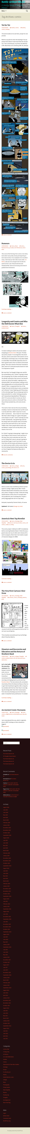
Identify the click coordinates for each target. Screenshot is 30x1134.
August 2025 (6, 838)
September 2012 (7, 1026)
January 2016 (6, 977)
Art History (5, 1054)
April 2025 (5, 848)
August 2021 (6, 911)
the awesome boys (20, 658)
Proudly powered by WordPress (15, 1130)
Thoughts (17, 326)
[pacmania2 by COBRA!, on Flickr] (5, 730)
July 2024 (5, 871)
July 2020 (5, 921)
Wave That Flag (6, 1102)
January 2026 (6, 825)
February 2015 (6, 982)
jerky (3, 599)
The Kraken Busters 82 (8, 758)
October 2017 (6, 962)
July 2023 (5, 901)
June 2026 (5, 812)
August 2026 (6, 807)
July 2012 (5, 1031)
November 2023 (7, 891)
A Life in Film (6, 1049)
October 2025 (6, 832)
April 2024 (5, 878)
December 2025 (7, 827)
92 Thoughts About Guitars (9, 756)
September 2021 (7, 909)
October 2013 (6, 1005)
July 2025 (5, 840)
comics (3, 29)
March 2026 (6, 820)
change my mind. (18, 506)
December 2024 (7, 858)
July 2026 (5, 810)
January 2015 (6, 985)
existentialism (16, 714)
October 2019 (6, 929)
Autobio (13, 27)
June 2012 (5, 1033)
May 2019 (5, 942)
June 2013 (5, 1013)
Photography (6, 1084)
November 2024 (7, 860)
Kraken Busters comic (8, 1077)
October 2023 (6, 893)
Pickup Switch (6, 1087)
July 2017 (5, 967)
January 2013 (6, 1020)
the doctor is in (15, 467)
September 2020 (7, 919)
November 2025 (7, 830)
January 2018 (6, 957)
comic (23, 466)
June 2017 (5, 970)
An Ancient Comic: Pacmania (13, 710)
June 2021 (5, 914)
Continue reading (7, 309)
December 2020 (7, 916)
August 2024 (6, 868)
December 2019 (7, 924)
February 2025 (6, 853)
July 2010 (5, 1038)
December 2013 (7, 1000)
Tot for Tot (6, 25)
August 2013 (6, 1008)
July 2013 (5, 1010)
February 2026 (6, 822)
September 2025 (7, 835)
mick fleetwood (18, 247)
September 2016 (7, 975)
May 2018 (5, 954)
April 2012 (5, 1036)
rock (14, 658)
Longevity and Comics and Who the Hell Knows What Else (15, 322)
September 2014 (7, 987)
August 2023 (6, 899)
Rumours (5, 243)
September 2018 (7, 947)
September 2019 (7, 932)
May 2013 (5, 1015)
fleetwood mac (5, 247)
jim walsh (11, 247)
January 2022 (6, 906)
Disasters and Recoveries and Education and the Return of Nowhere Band (14, 651)
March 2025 (6, 850)
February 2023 (6, 904)
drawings (17, 521)
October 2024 (6, 863)
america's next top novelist (15, 523)
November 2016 (7, 972)
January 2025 (6, 855)
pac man (22, 714)
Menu (3, 11)
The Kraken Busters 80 (8, 764)
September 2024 (7, 865)
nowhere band (5, 328)
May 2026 (5, 815)
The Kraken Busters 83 (8, 753)
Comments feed (7, 1118)
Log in (4, 1113)
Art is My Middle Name (8, 1057)
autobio (23, 27)
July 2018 (5, 949)
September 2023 (7, 896)
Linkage (17, 466)
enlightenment (9, 714)
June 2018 (5, 952)
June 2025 (5, 843)
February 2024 (6, 883)
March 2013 (6, 1018)
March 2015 (6, 980)
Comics (17, 27)
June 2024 (5, 873)
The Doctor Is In (8, 463)
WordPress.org (6, 1121)
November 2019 (7, 926)
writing (12, 524)
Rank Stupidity (6, 1090)
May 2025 (5, 845)
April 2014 (5, 995)
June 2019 (5, 939)
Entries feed (6, 1115)
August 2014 (6, 990)
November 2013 (7, 1003)
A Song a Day (6, 1051)
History (5, 1074)
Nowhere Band (6, 682)
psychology (8, 467)
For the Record (6, 1072)
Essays (5, 1069)
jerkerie (24, 597)
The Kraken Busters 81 (8, 761)
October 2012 (6, 1023)
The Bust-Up (6, 1095)
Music (16, 246)
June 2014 (5, 993)
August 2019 (6, 934)
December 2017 (7, 959)
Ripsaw (5, 1092)
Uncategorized (6, 1100)
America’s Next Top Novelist (13, 518)
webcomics (4, 660)
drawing (7, 29)
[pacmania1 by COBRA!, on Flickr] (5, 726)
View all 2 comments (8, 455)
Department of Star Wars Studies (11, 1064)
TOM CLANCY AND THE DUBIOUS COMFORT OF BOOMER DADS (11, 784)
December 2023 (7, 888)
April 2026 (5, 817)
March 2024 (6, 881)
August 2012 (6, 1028)
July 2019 (5, 937)
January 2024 (6, 886)
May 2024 (5, 876)
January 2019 (6, 944)
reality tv (8, 524)
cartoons (11, 597)
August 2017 (6, 965)
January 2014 (6, 998)
